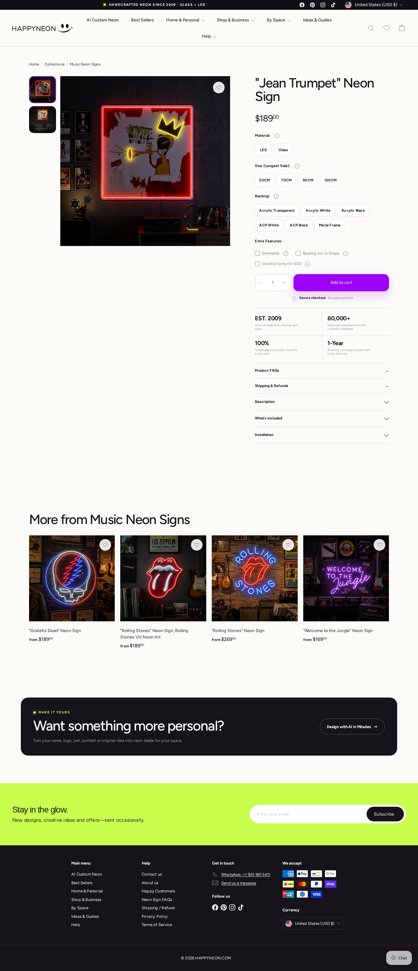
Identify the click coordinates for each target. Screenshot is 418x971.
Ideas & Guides (317, 20)
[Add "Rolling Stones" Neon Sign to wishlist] (288, 545)
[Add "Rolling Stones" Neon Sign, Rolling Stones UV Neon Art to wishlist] (197, 545)
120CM (330, 180)
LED (263, 150)
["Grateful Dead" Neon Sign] (72, 592)
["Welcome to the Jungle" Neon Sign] (346, 592)
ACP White (269, 225)
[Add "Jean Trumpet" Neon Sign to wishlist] (219, 87)
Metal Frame (330, 225)
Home (34, 64)
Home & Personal (183, 20)
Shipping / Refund (158, 908)
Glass (283, 150)
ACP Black (299, 225)
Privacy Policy (155, 916)
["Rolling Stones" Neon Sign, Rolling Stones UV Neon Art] (163, 595)
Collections (55, 64)
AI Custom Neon (103, 20)
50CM (264, 180)
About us (150, 882)
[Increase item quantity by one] (284, 282)
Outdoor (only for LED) (285, 264)
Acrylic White (318, 210)
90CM (308, 180)
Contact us (152, 874)
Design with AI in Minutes (349, 726)
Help (207, 36)
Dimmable (274, 253)
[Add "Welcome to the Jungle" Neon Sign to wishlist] (379, 545)
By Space (276, 20)
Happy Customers (158, 891)
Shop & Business (233, 20)
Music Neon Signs (85, 64)
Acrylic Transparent (277, 210)
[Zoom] (145, 161)
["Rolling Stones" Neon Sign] (255, 592)
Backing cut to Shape (324, 253)
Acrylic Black (353, 210)
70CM (286, 180)
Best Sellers (142, 20)
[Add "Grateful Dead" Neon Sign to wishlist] (105, 545)
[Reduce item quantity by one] (261, 282)
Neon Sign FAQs (157, 899)
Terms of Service (157, 924)
